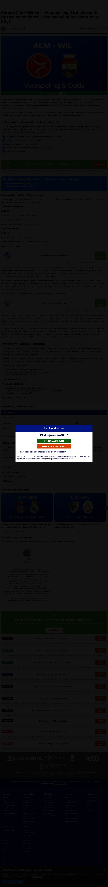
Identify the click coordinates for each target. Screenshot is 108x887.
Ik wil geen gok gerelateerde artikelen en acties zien (43, 452)
